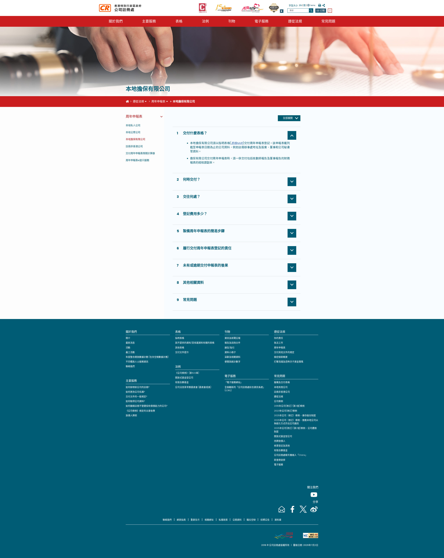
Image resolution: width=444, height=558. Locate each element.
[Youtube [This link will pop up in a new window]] (313, 498)
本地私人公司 (133, 125)
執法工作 (278, 342)
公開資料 (237, 519)
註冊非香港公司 (134, 146)
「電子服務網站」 (234, 382)
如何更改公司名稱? (135, 391)
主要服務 (149, 21)
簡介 (128, 338)
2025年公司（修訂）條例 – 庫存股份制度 (295, 415)
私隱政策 (223, 519)
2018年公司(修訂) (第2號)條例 (289, 405)
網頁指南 (181, 519)
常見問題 (328, 21)
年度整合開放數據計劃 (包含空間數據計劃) (147, 356)
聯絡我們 (130, 366)
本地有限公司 (281, 387)
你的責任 (278, 338)
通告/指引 (229, 347)
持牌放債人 (279, 440)
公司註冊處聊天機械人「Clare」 (290, 455)
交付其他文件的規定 (284, 352)
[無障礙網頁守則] (309, 535)
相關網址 (209, 519)
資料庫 (278, 519)
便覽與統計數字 (232, 361)
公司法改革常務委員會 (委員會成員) (193, 387)
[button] (281, 11)
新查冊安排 (279, 459)
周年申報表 (158, 101)
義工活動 (130, 352)
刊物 (231, 21)
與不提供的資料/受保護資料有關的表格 (194, 342)
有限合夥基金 (182, 382)
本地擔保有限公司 (135, 139)
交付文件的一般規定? (136, 396)
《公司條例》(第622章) (187, 372)
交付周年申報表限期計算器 (140, 153)
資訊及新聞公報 (232, 338)
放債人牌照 (131, 415)
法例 (205, 21)
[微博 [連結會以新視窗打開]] (313, 513)
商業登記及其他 (282, 445)
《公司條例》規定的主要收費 (140, 410)
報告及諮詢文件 (232, 342)
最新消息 (130, 342)
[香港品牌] (282, 535)
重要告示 (195, 519)
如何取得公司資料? (135, 401)
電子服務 (261, 21)
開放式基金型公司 (184, 377)
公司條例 (278, 401)
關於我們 (116, 21)
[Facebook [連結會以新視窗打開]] (292, 513)
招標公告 (265, 519)
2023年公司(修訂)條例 (285, 410)
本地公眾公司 (133, 132)
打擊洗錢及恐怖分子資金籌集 (288, 361)
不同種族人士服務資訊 (137, 361)
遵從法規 (295, 21)
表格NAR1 (237, 143)
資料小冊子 (230, 352)
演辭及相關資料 (232, 356)
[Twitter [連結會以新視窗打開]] (302, 513)
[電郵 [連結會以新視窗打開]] (281, 513)
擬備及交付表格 (282, 382)
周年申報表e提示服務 (137, 160)
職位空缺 (251, 519)
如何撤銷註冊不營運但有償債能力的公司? (146, 405)
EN (300, 5)
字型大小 (293, 5)
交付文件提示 (182, 352)
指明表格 (179, 338)
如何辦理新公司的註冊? (137, 387)
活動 (128, 347)
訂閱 (322, 10)
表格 (179, 21)
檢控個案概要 (281, 356)
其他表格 (179, 347)
